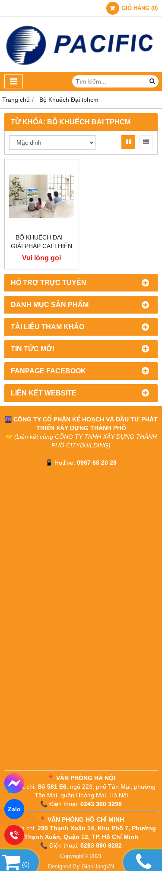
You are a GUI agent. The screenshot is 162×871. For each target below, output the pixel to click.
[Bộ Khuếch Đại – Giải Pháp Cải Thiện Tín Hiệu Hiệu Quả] (41, 196)
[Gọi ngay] (14, 835)
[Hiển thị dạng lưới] (128, 142)
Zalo (14, 809)
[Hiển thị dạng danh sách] (146, 142)
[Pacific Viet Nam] (81, 69)
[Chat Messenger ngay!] (14, 783)
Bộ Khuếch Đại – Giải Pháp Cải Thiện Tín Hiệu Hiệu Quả (41, 246)
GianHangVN (98, 867)
